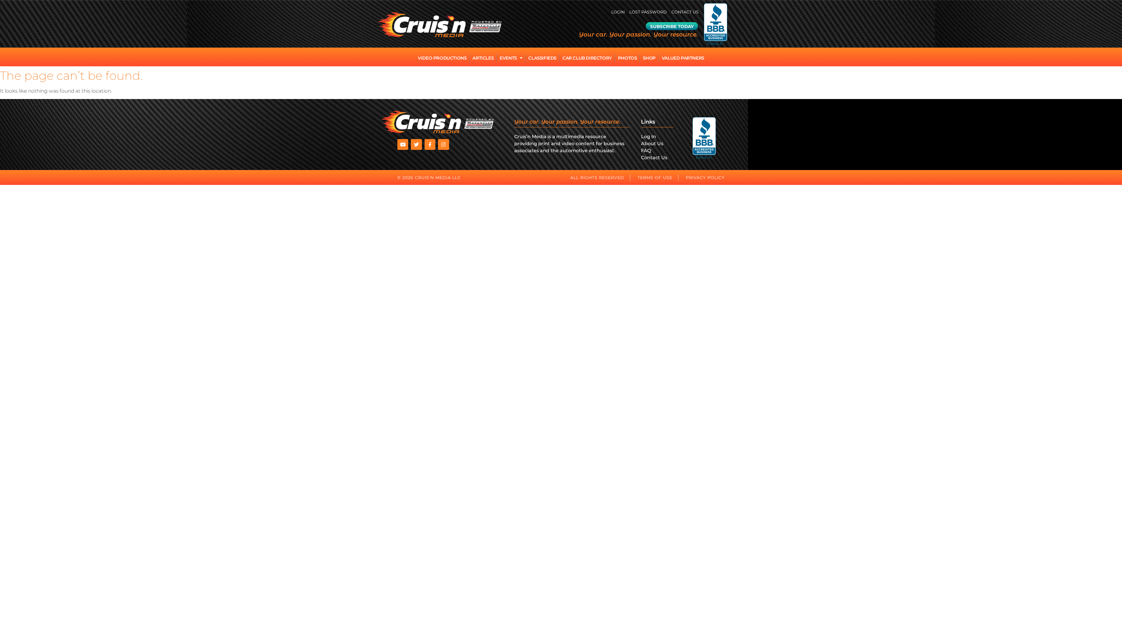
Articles (483, 58)
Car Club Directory (587, 58)
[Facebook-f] (430, 144)
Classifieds (542, 58)
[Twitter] (416, 144)
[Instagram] (443, 144)
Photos (627, 58)
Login (618, 12)
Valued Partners (683, 58)
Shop (649, 58)
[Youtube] (402, 144)
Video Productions (442, 58)
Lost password (648, 12)
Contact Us (685, 12)
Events (508, 58)
